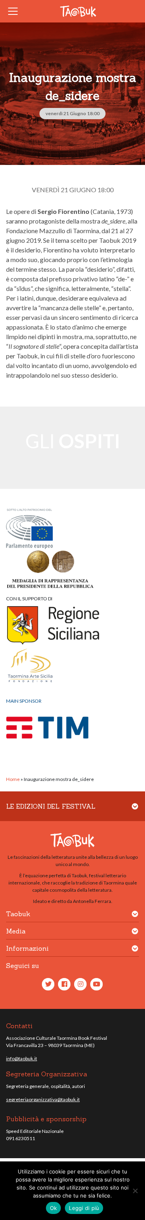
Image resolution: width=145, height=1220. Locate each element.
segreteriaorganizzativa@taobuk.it (43, 1099)
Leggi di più (84, 1208)
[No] (135, 1191)
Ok (53, 1208)
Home (13, 779)
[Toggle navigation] (15, 11)
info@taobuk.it (21, 1058)
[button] (135, 811)
